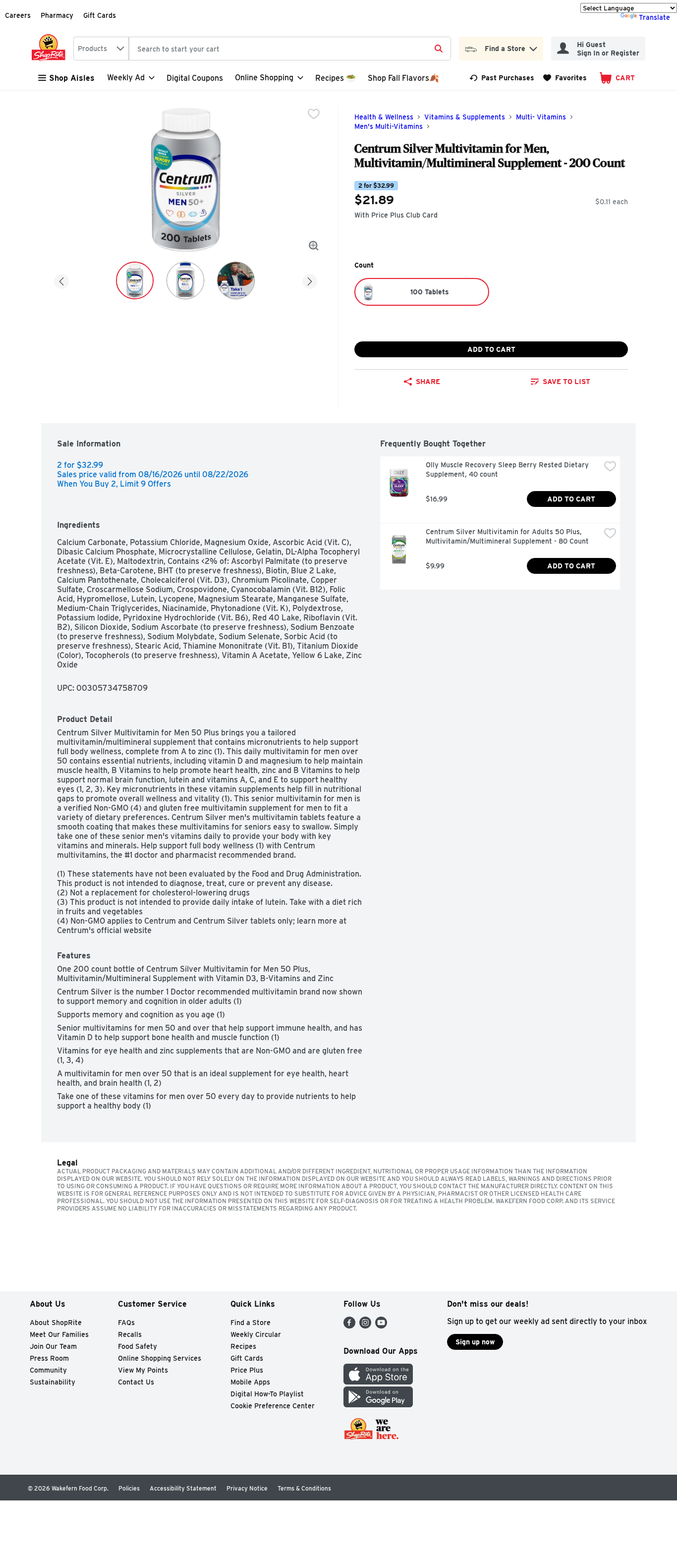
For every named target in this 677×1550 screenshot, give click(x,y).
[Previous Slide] (61, 279)
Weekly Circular (255, 1334)
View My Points (143, 1370)
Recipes (243, 1346)
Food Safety (137, 1346)
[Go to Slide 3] (236, 280)
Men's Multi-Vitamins (388, 126)
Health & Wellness (383, 117)
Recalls (130, 1334)
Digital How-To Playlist (267, 1394)
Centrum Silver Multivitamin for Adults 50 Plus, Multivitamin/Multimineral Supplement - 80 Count (507, 536)
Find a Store (250, 1323)
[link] (502, 77)
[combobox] (101, 48)
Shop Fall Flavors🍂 (403, 78)
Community (48, 1370)
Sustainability (52, 1382)
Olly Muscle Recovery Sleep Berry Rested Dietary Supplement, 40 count (508, 469)
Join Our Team (53, 1346)
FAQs (126, 1323)
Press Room (49, 1358)
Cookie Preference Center (272, 1406)
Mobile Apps (250, 1382)
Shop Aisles (72, 78)
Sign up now (475, 1342)
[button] (533, 46)
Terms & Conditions (304, 1488)
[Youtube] (381, 1325)
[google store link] (378, 1404)
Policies (129, 1488)
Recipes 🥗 (335, 78)
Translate (654, 17)
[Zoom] (313, 245)
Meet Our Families (59, 1334)
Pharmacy (57, 15)
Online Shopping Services (159, 1358)
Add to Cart (491, 349)
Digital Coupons (195, 78)
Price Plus (246, 1370)
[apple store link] (378, 1381)
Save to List (566, 382)
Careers (18, 15)
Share (428, 382)
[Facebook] (349, 1325)
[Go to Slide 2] (185, 280)
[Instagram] (365, 1325)
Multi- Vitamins (541, 117)
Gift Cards (99, 15)
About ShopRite (56, 1323)
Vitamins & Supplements (464, 117)
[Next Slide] (309, 279)
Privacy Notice (247, 1488)
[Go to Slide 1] (135, 280)
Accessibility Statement (183, 1488)
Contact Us (136, 1382)
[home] (50, 48)
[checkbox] (314, 114)
